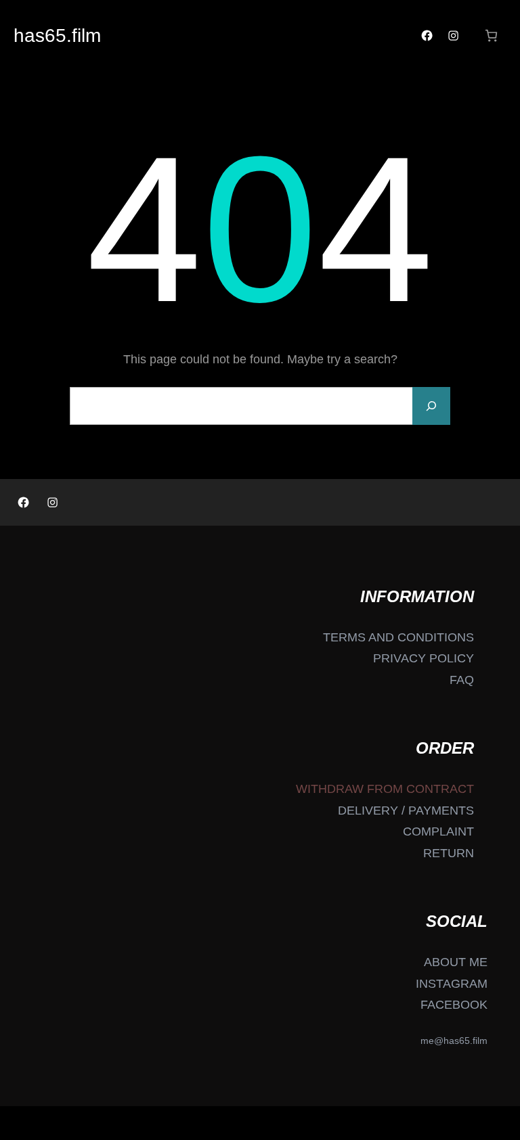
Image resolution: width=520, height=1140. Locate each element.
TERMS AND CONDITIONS (398, 637)
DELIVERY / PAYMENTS (406, 810)
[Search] (431, 406)
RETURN (448, 853)
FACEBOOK (454, 1004)
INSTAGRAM (452, 983)
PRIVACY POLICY (423, 658)
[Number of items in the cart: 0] (491, 35)
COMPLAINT (438, 831)
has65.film (57, 35)
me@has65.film (454, 1040)
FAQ (462, 680)
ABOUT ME (456, 962)
